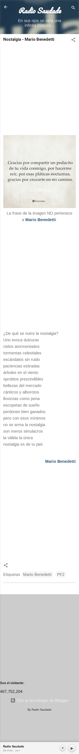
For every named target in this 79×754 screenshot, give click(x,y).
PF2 (60, 574)
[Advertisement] (39, 89)
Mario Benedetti (37, 574)
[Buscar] (73, 8)
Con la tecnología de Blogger (42, 700)
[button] (73, 40)
